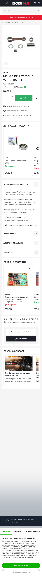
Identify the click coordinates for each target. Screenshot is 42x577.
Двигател (15, 23)
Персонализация (19, 572)
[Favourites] (35, 3)
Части (8, 23)
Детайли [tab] (17, 531)
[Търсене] (38, 10)
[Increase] (12, 96)
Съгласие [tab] (6, 531)
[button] (39, 520)
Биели (22, 23)
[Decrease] (12, 99)
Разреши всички (21, 565)
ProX (5, 72)
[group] (21, 45)
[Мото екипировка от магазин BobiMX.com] (3, 23)
